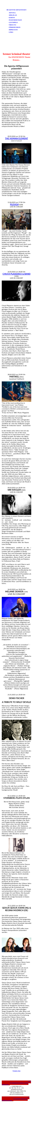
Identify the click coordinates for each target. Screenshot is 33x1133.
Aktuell (12, 12)
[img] (16, 4)
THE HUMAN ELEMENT (16, 139)
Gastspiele (13, 22)
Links (11, 32)
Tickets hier (16, 1071)
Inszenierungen (15, 20)
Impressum (13, 29)
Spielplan (13, 15)
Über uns (12, 25)
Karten (12, 17)
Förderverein (14, 27)
